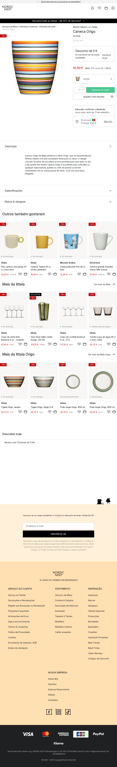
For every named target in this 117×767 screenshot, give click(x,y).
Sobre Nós (53, 679)
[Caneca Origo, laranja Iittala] (34, 68)
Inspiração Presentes (98, 637)
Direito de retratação (18, 648)
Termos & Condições (18, 627)
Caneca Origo (8, 29)
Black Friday (94, 648)
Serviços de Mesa (10, 27)
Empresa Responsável (58, 689)
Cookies (12, 637)
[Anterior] (5, 68)
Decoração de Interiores (66, 605)
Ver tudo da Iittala (102, 284)
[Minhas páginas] (92, 8)
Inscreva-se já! (106, 56)
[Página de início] (7, 8)
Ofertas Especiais (96, 611)
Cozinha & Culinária (64, 600)
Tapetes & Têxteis (63, 616)
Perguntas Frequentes (18, 611)
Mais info (108, 121)
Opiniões (52, 684)
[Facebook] (49, 711)
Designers (93, 605)
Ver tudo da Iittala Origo (99, 354)
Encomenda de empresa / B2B (22, 642)
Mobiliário (59, 621)
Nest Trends (94, 642)
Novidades (93, 621)
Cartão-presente (63, 632)
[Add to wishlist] (20, 274)
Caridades (53, 700)
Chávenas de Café (47, 27)
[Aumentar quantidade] (83, 90)
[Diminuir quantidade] (75, 90)
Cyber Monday (95, 653)
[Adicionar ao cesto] (25, 274)
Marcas (91, 600)
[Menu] (113, 8)
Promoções (93, 616)
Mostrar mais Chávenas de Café (20, 442)
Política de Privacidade (19, 632)
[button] (78, 41)
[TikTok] (68, 711)
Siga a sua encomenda (19, 621)
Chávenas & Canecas (28, 27)
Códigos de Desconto (98, 658)
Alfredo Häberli (80, 27)
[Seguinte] (64, 68)
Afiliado (51, 695)
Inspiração (93, 595)
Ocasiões (92, 632)
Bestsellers (93, 627)
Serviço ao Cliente (17, 595)
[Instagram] (58, 711)
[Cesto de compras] (106, 8)
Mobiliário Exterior (63, 627)
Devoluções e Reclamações (21, 600)
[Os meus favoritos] (99, 8)
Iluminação (60, 611)
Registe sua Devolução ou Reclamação (26, 605)
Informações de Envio (18, 616)
